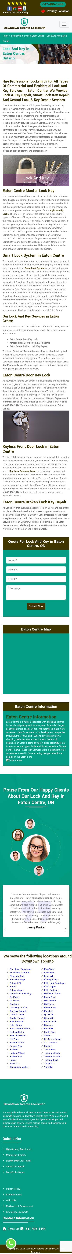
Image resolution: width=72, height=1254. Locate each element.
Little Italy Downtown (54, 983)
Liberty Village (51, 979)
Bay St (13, 986)
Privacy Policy (13, 1189)
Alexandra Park (17, 976)
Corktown (14, 1004)
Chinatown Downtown (20, 969)
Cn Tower (14, 1000)
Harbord (13, 1049)
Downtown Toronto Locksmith (40, 1248)
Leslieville (49, 976)
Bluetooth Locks (14, 1194)
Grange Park (16, 1046)
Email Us (13, 1229)
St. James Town (52, 1039)
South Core (49, 1032)
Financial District (18, 1035)
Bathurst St (15, 983)
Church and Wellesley (20, 993)
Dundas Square (17, 1018)
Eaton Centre (16, 1025)
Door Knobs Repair (15, 1172)
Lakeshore (49, 972)
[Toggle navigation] (64, 24)
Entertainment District (20, 1028)
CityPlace (14, 997)
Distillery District (18, 1011)
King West (49, 969)
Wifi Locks (11, 1200)
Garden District (17, 1042)
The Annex (49, 1049)
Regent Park (50, 1021)
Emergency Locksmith (17, 1212)
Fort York (14, 1039)
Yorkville (48, 1067)
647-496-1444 (53, 4)
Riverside (48, 1025)
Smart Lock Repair (15, 1166)
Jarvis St (14, 1063)
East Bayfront (16, 1021)
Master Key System (16, 1155)
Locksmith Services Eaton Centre (27, 35)
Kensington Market (19, 1067)
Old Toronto (50, 1000)
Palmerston (50, 1007)
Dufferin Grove (17, 1014)
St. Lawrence (50, 1042)
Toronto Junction (52, 1056)
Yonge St (48, 1063)
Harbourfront (16, 1056)
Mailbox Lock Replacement (19, 1206)
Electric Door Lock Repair (18, 1160)
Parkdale (48, 1011)
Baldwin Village (17, 979)
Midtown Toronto (52, 993)
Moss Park (49, 997)
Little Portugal (51, 990)
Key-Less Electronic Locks (22, 471)
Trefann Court (51, 1060)
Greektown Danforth (19, 972)
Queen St (48, 1018)
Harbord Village (17, 1053)
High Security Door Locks (18, 1149)
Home (6, 35)
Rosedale (48, 1028)
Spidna (47, 1035)
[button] (30, 824)
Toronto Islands (52, 1053)
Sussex (48, 1046)
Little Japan (50, 986)
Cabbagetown (16, 990)
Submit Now (36, 606)
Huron (13, 1060)
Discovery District (18, 1007)
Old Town (49, 1004)
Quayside (48, 1014)
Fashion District (17, 1032)
